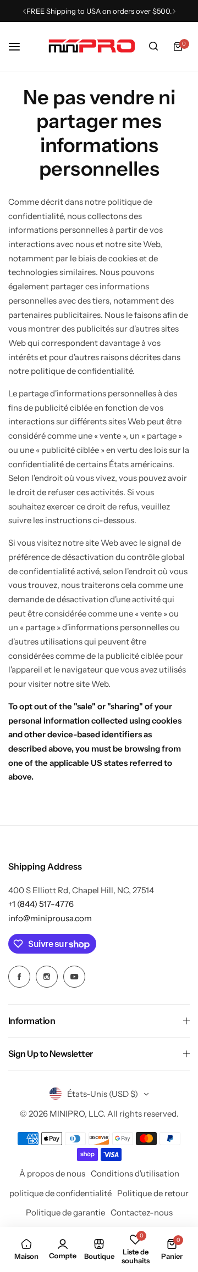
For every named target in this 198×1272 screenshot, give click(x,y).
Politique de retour (153, 1193)
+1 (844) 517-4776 (41, 904)
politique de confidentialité (60, 1193)
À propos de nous (52, 1173)
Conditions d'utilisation (135, 1173)
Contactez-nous (142, 1212)
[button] (24, 11)
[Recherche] (153, 47)
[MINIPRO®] (92, 46)
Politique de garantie (65, 1212)
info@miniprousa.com (50, 918)
